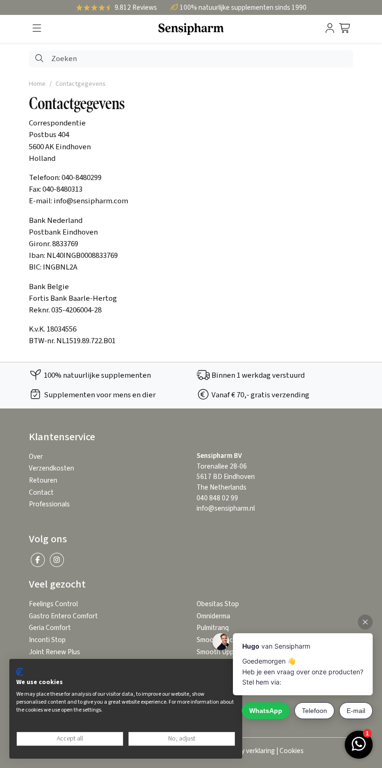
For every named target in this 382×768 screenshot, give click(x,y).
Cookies (292, 751)
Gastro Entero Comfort (63, 616)
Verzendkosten (51, 468)
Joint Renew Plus (54, 652)
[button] (37, 28)
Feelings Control (53, 604)
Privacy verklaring (249, 751)
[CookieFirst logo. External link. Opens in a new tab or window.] (19, 672)
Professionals (49, 504)
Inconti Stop (47, 640)
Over (36, 457)
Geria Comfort (50, 628)
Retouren (43, 480)
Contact (41, 493)
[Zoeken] (39, 59)
